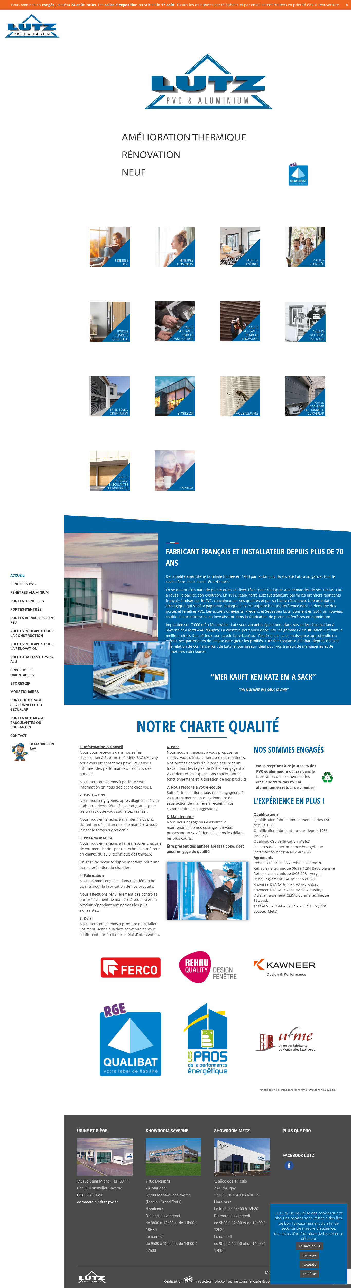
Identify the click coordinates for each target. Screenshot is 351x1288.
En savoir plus (309, 1246)
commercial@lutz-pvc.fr (97, 1202)
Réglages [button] (309, 1255)
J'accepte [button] (309, 1264)
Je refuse (309, 1273)
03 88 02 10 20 (89, 1195)
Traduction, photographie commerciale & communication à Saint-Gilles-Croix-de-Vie (266, 1281)
